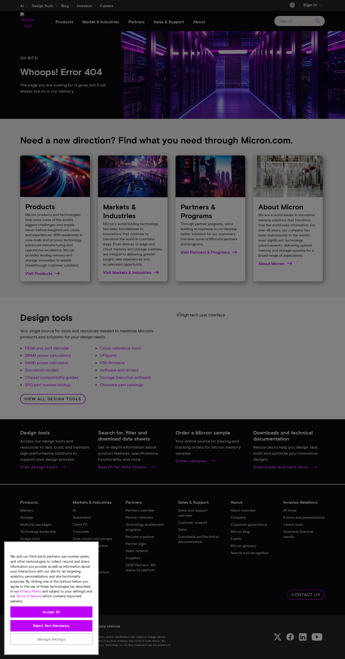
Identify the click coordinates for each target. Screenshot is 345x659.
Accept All (51, 612)
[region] (51, 598)
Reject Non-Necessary (51, 626)
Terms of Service (28, 596)
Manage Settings (51, 639)
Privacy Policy (30, 591)
